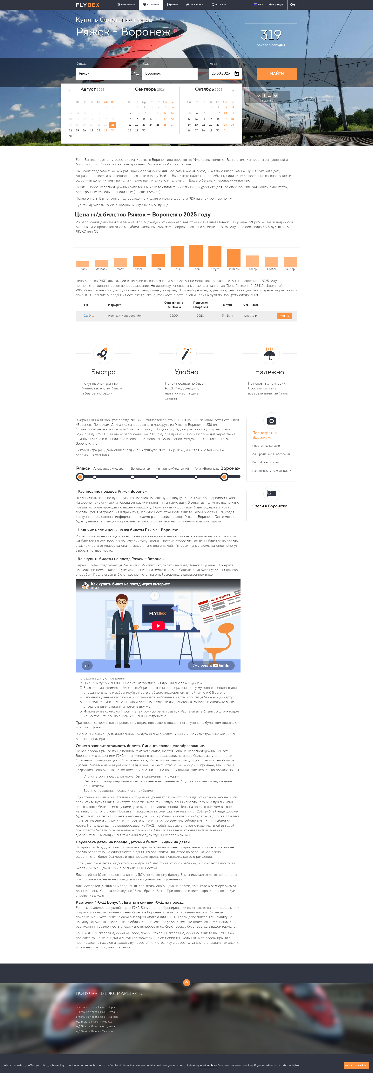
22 (136, 124)
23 (112, 124)
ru (260, 4)
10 (151, 113)
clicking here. (209, 1065)
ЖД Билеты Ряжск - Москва (94, 1021)
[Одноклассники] (264, 95)
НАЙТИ (277, 74)
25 (77, 130)
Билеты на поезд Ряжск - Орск (96, 1007)
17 (151, 119)
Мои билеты (276, 4)
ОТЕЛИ (174, 5)
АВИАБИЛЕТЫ (128, 5)
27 (91, 130)
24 (70, 130)
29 (105, 130)
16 (144, 119)
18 (158, 119)
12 (165, 113)
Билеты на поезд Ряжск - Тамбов (97, 1017)
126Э (87, 316)
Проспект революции (266, 445)
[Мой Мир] (270, 95)
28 (98, 130)
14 (130, 119)
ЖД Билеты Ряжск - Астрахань (96, 1026)
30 (112, 130)
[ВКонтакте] (259, 95)
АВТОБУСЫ (220, 5)
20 (172, 119)
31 (70, 136)
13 (172, 113)
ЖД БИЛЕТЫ (153, 5)
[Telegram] (275, 95)
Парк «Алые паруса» (265, 462)
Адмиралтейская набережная (271, 454)
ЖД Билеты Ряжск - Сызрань (94, 1031)
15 (137, 119)
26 (84, 130)
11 (158, 113)
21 (130, 124)
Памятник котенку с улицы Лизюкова (273, 470)
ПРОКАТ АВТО (197, 5)
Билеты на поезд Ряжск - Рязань (97, 1012)
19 (165, 119)
